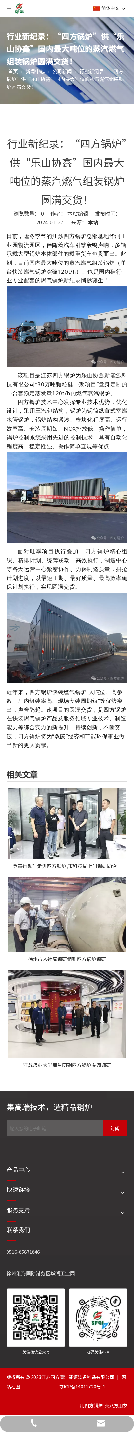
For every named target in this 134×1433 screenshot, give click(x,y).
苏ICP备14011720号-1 (82, 1386)
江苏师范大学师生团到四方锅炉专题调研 (67, 1065)
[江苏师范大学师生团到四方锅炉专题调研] (67, 1014)
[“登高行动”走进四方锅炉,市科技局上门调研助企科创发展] (67, 823)
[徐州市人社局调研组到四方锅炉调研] (67, 914)
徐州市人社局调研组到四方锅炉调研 (67, 959)
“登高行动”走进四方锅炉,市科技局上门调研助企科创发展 (67, 866)
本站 (93, 222)
